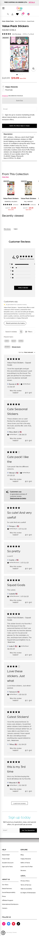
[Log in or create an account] (12, 14)
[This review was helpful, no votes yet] (26, 393)
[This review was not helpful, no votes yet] (29, 393)
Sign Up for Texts (7, 866)
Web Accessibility (26, 889)
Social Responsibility (8, 892)
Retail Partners (7, 888)
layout (14, 341)
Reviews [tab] (7, 229)
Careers (4, 908)
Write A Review (23, 288)
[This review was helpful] (26, 750)
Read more (11, 642)
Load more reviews (19, 803)
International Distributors (10, 904)
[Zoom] (33, 68)
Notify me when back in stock (19, 126)
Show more (16, 347)
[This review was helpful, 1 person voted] (26, 700)
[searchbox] (11, 331)
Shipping (5, 95)
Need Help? (6, 855)
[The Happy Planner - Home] (19, 8)
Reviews (23, 870)
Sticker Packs (10, 21)
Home (3, 21)
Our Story (5, 884)
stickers (7, 347)
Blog (22, 855)
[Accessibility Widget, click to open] (3, 933)
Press (4, 896)
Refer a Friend (25, 862)
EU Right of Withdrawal (28, 892)
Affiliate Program (7, 900)
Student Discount (7, 862)
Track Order (6, 859)
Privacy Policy (25, 881)
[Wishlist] (17, 14)
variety (21, 341)
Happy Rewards (26, 859)
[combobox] (27, 352)
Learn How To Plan (27, 866)
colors (7, 341)
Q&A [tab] (16, 229)
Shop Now (5, 177)
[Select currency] (29, 14)
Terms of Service (26, 885)
